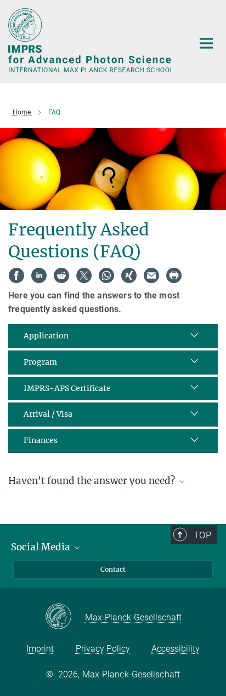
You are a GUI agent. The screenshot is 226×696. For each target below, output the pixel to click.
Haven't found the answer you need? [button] (92, 480)
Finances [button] (41, 440)
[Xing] (129, 275)
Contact (113, 569)
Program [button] (40, 362)
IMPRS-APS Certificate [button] (67, 388)
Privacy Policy (103, 648)
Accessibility (175, 648)
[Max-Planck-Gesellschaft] (65, 617)
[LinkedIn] (39, 275)
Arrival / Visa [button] (48, 414)
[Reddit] (61, 275)
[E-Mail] (151, 275)
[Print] (174, 275)
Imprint (40, 648)
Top (202, 535)
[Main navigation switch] (206, 43)
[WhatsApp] (106, 275)
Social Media (41, 547)
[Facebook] (16, 275)
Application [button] (46, 336)
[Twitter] (84, 275)
